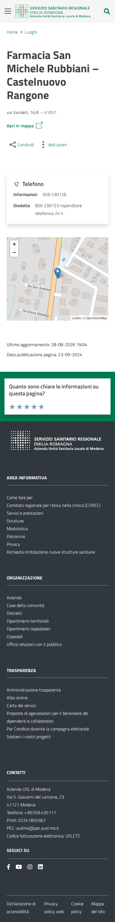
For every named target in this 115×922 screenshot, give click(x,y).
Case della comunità (25, 605)
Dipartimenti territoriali (28, 621)
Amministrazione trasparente (34, 689)
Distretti (14, 613)
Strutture (15, 520)
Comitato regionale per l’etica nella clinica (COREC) (53, 505)
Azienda (14, 597)
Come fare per (20, 497)
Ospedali (15, 636)
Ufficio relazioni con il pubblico (34, 644)
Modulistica (17, 528)
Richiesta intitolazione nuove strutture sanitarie (51, 552)
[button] (6, 11)
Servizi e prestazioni (25, 513)
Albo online (17, 697)
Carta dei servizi (21, 705)
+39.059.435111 (39, 812)
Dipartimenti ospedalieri (28, 628)
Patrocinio (16, 536)
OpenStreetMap (96, 318)
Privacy (13, 544)
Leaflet (76, 318)
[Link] (53, 11)
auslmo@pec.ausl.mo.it (37, 828)
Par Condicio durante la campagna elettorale (48, 728)
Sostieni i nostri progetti (29, 736)
